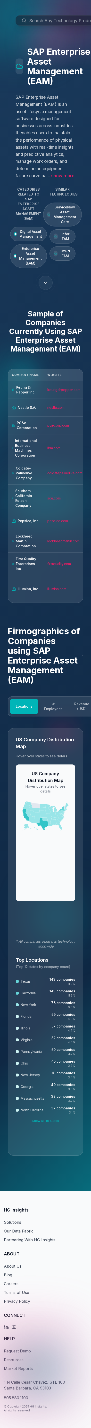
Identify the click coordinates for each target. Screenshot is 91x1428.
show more (62, 175)
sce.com (54, 498)
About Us (13, 1266)
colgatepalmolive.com (64, 473)
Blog (8, 1274)
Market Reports (18, 1368)
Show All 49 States (45, 1121)
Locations (24, 706)
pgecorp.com (58, 425)
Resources (14, 1359)
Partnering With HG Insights (29, 1239)
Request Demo (17, 1351)
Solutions (12, 1222)
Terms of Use (16, 1292)
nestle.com (56, 407)
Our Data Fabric (18, 1231)
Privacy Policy (17, 1301)
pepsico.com (57, 521)
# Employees (53, 706)
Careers (11, 1283)
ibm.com (53, 448)
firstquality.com (59, 564)
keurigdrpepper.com (63, 390)
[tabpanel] (45, 942)
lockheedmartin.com (63, 541)
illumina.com (56, 589)
